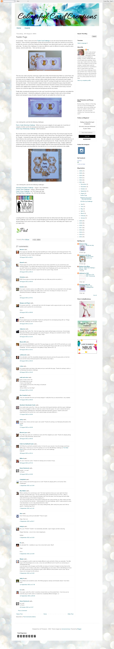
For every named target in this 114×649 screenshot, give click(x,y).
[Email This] (33, 239)
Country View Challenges (23, 189)
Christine (22, 277)
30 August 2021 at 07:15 (26, 463)
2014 (80, 234)
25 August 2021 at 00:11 (26, 257)
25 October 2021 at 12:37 (26, 607)
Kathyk (22, 526)
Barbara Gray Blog (84, 266)
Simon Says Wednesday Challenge (25, 128)
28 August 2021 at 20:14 (26, 453)
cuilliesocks (23, 355)
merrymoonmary (65, 629)
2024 (80, 175)
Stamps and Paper (25, 303)
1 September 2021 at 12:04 (27, 485)
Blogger (79, 629)
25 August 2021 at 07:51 (26, 297)
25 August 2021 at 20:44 (26, 361)
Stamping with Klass (85, 255)
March (82, 213)
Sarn (21, 513)
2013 (80, 236)
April (82, 211)
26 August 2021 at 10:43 (26, 372)
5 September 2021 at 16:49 (27, 553)
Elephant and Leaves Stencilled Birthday (86, 198)
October (83, 189)
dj (20, 317)
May (82, 208)
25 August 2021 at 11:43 (26, 336)
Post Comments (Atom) (29, 616)
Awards (27, 28)
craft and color (24, 377)
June (82, 206)
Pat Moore (79, 160)
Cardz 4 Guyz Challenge (22, 191)
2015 (80, 232)
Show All (95, 295)
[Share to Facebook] (38, 239)
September (84, 191)
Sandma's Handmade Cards (27, 405)
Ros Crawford (24, 395)
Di (20, 542)
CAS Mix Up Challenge (86, 201)
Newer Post (19, 614)
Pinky (21, 425)
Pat (88, 49)
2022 (80, 180)
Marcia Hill (23, 342)
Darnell (22, 262)
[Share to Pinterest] (40, 239)
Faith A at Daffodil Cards (27, 444)
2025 (80, 173)
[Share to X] (36, 239)
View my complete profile (84, 80)
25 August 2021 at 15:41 (26, 349)
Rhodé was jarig (90, 245)
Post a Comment (22, 610)
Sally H (22, 578)
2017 (80, 227)
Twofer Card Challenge (43, 40)
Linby (21, 366)
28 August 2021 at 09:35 (26, 438)
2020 (80, 220)
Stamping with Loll (84, 284)
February (83, 215)
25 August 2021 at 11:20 (26, 323)
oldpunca (22, 329)
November (84, 186)
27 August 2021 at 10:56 (26, 414)
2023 (80, 177)
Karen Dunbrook (24, 468)
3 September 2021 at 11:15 (27, 508)
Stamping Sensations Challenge (24, 187)
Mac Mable (23, 490)
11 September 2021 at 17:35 (27, 584)
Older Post (70, 614)
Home (19, 28)
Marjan (22, 559)
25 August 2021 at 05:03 (26, 281)
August (83, 193)
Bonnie (22, 249)
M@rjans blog (83, 244)
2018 (80, 225)
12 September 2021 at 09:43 (27, 596)
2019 (80, 223)
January (83, 218)
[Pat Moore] (78, 162)
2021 (80, 182)
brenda (22, 286)
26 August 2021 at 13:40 (26, 390)
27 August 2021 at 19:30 (26, 427)
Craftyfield (23, 479)
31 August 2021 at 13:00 (26, 474)
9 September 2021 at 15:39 (27, 573)
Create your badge (81, 164)
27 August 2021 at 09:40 (26, 399)
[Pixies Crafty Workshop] (87, 317)
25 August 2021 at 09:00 (26, 312)
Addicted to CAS (84, 273)
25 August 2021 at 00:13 (26, 272)
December (84, 184)
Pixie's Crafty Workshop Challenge (25, 125)
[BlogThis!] (35, 239)
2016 (80, 230)
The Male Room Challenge (23, 193)
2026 (80, 171)
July (82, 204)
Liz (20, 589)
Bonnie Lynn (23, 432)
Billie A (22, 458)
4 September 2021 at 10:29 (27, 537)
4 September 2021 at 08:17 (27, 521)
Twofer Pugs (83, 195)
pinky (21, 419)
